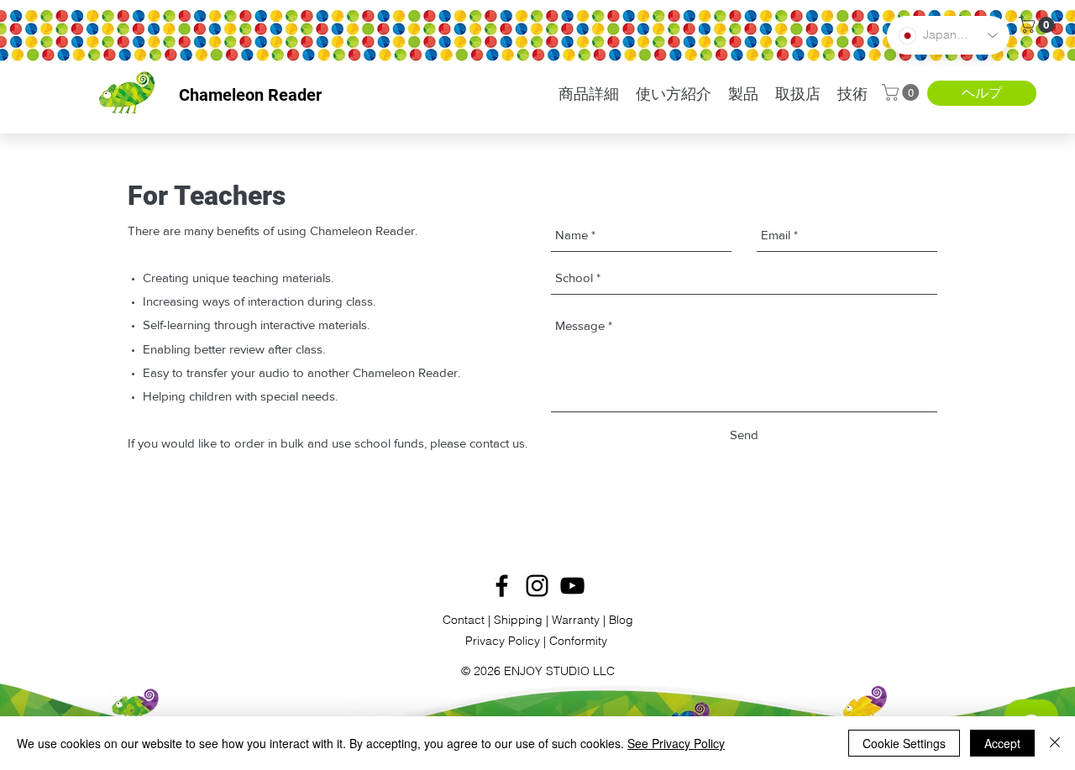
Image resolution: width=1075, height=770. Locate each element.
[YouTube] (572, 585)
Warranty (577, 619)
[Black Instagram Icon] (537, 585)
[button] (1038, 25)
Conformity (580, 640)
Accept (1002, 743)
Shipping (518, 619)
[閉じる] (1055, 743)
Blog (621, 619)
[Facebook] (502, 585)
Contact (464, 619)
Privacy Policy (504, 640)
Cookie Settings (904, 743)
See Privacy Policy (676, 743)
